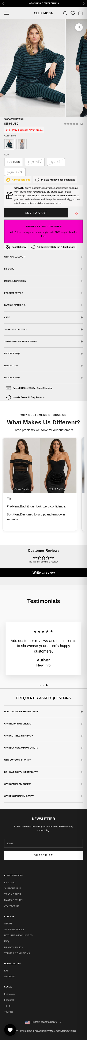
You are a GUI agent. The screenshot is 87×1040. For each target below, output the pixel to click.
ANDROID (9, 976)
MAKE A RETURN (13, 900)
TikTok (7, 1006)
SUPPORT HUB (12, 888)
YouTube (8, 1011)
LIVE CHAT (10, 882)
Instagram (9, 994)
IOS (6, 970)
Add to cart (36, 212)
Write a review (44, 572)
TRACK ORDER (12, 894)
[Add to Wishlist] (77, 213)
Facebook (9, 1000)
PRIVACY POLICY (13, 947)
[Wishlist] (73, 13)
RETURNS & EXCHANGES (18, 935)
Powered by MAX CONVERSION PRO (55, 1031)
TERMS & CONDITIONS (17, 953)
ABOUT (8, 923)
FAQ (6, 941)
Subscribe (43, 855)
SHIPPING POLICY (14, 929)
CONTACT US (11, 906)
